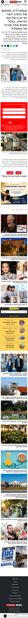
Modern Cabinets (15, 601)
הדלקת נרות (24, 4)
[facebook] (17, 46)
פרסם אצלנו (15, 579)
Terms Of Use (15, 129)
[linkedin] (5, 46)
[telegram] (14, 46)
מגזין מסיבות (15, 590)
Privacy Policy (11, 129)
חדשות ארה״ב (15, 587)
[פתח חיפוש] (6, 1)
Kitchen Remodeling (15, 596)
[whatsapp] (11, 46)
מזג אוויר (17, 4)
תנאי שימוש (15, 584)
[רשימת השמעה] (11, 616)
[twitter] (8, 46)
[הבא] (8, 616)
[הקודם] (1, 616)
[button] (4, 109)
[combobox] (14, 311)
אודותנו (15, 581)
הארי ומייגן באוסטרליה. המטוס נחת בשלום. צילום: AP (14, 81)
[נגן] (5, 616)
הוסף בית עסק (14, 316)
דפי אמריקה (15, 593)
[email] (2, 46)
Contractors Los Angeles (15, 598)
